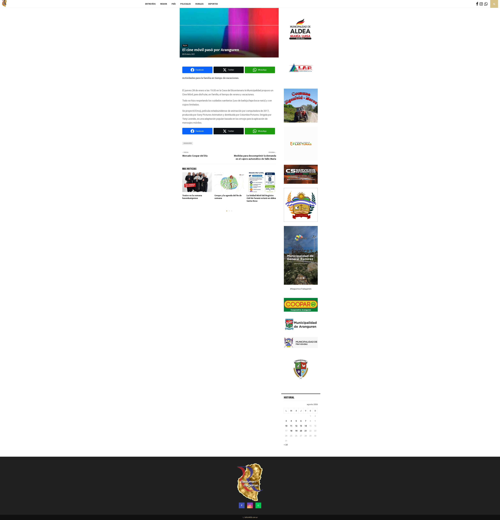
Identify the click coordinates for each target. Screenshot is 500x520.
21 (306, 431)
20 (301, 431)
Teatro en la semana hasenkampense (192, 197)
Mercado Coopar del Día (194, 156)
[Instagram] (482, 4)
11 (291, 426)
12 (296, 426)
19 (296, 431)
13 (301, 426)
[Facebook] (478, 4)
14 (306, 426)
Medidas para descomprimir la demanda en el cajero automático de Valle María (255, 157)
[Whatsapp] (486, 4)
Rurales (199, 4)
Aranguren (188, 143)
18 (291, 431)
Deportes (213, 4)
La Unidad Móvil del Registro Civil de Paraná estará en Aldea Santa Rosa (261, 198)
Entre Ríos (150, 4)
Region (163, 4)
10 (286, 426)
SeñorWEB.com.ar (251, 517)
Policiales (185, 4)
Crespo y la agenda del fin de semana (228, 197)
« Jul (286, 445)
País (174, 4)
